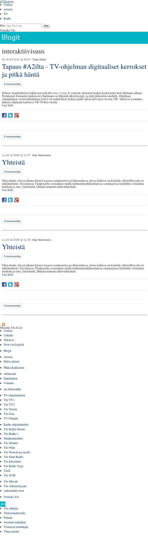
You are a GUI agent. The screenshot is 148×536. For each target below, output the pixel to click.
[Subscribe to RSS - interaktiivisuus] (3, 324)
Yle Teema (10, 409)
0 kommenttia (12, 171)
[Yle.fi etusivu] (2, 505)
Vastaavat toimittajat (16, 527)
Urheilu (8, 335)
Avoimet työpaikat (15, 522)
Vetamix (9, 383)
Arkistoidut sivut (14, 491)
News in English (14, 344)
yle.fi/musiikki (12, 389)
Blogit (7, 351)
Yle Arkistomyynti (15, 486)
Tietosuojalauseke (14, 513)
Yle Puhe (9, 447)
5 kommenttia (12, 84)
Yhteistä (13, 161)
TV (6, 14)
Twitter (10, 115)
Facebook (4, 115)
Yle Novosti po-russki (17, 452)
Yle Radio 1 (11, 434)
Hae (2, 25)
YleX (7, 471)
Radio (7, 18)
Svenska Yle (7, 30)
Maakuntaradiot (13, 438)
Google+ (16, 115)
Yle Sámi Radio (13, 457)
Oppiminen (10, 378)
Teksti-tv (9, 340)
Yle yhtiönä (11, 508)
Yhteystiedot (11, 531)
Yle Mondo (11, 443)
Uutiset (8, 4)
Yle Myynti (11, 481)
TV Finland (11, 418)
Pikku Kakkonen (14, 367)
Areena (8, 9)
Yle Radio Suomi (14, 429)
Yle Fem (9, 414)
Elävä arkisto (11, 361)
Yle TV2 (9, 404)
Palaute (8, 517)
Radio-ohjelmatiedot (16, 424)
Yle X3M (9, 475)
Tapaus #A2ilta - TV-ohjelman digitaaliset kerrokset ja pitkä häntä (74, 70)
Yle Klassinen (12, 461)
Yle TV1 (9, 400)
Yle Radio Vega (13, 466)
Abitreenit (10, 374)
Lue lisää (7, 105)
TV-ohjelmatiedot (14, 395)
